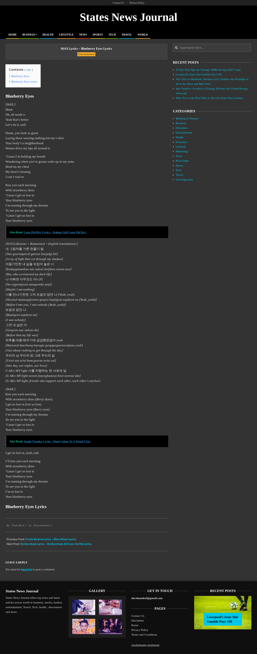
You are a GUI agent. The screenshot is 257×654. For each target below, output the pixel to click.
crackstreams (139, 644)
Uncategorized (184, 179)
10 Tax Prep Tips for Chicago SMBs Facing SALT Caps (208, 69)
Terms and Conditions (144, 634)
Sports (179, 165)
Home (134, 625)
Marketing (182, 151)
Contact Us (137, 615)
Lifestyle (181, 146)
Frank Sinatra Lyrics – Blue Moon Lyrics (51, 539)
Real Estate (182, 160)
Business (181, 123)
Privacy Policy (139, 629)
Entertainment (86, 54)
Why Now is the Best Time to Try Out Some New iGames (209, 97)
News (179, 156)
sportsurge (153, 644)
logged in (26, 569)
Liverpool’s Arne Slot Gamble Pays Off (199, 74)
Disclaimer (137, 620)
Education (182, 127)
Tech (178, 170)
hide (29, 69)
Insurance (181, 141)
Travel (179, 174)
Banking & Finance (187, 118)
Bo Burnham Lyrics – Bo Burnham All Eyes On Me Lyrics (56, 544)
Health (179, 137)
